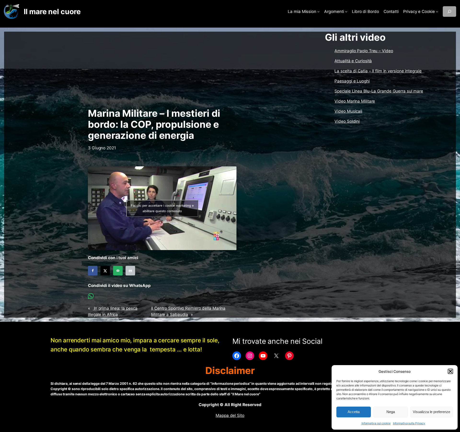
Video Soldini (347, 121)
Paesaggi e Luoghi (351, 81)
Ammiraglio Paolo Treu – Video (363, 50)
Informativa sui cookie (376, 423)
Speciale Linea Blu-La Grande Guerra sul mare (378, 91)
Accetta (354, 412)
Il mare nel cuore (52, 11)
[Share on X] (105, 270)
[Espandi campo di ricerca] (449, 11)
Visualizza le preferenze (431, 412)
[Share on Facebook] (93, 270)
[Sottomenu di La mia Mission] (318, 11)
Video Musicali (348, 111)
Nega (390, 412)
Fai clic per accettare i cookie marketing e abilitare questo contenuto (162, 208)
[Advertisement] (162, 69)
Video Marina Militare (354, 101)
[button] (450, 371)
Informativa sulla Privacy (409, 423)
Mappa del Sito (230, 415)
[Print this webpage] (130, 270)
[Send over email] (118, 270)
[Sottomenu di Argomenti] (346, 11)
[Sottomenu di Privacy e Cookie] (437, 11)
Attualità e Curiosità (353, 60)
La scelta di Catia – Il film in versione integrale (377, 71)
